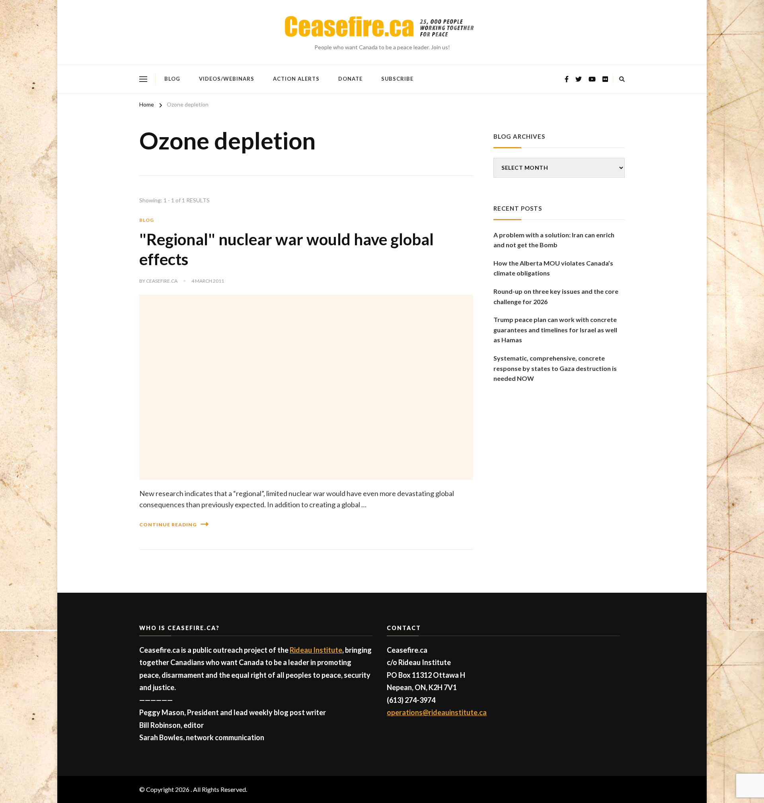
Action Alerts (296, 79)
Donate (350, 79)
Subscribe (397, 79)
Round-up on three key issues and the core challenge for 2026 (555, 296)
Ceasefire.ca (161, 281)
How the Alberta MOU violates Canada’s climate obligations (553, 268)
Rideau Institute (316, 650)
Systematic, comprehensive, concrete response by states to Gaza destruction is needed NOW (555, 368)
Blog (172, 79)
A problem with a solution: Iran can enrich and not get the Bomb (553, 240)
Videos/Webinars (226, 79)
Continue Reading (168, 525)
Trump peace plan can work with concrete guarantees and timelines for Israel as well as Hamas (555, 329)
